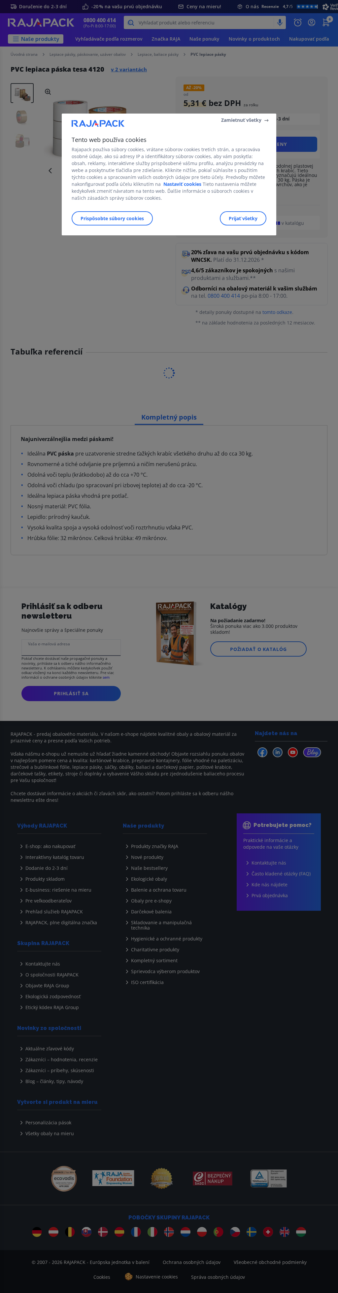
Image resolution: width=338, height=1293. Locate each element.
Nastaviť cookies (182, 184)
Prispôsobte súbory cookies (112, 218)
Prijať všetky (243, 218)
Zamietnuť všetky (241, 120)
